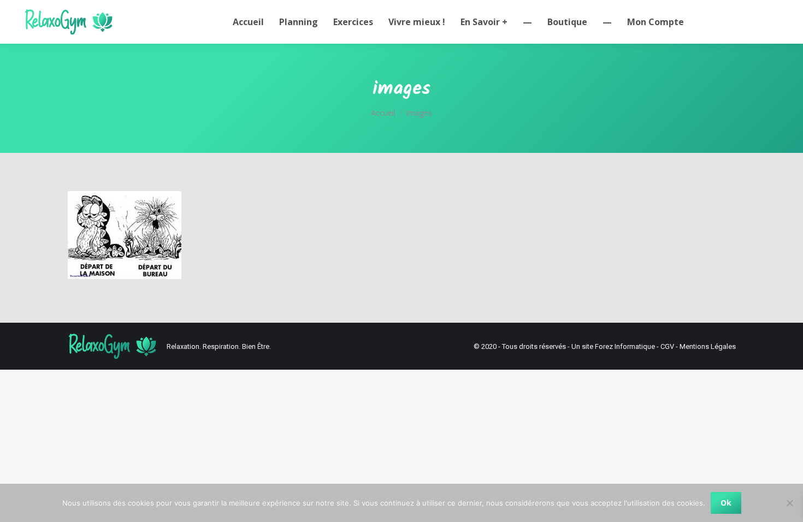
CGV (667, 346)
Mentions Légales (708, 346)
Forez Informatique (625, 346)
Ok (726, 502)
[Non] (789, 502)
